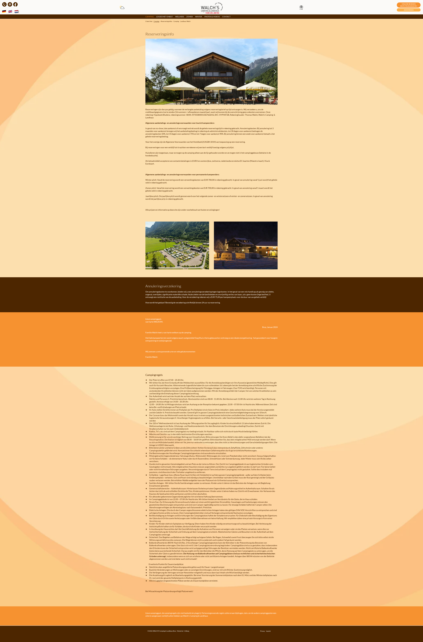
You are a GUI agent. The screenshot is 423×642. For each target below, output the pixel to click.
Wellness (179, 17)
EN (10, 12)
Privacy (262, 631)
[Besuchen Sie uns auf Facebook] (15, 6)
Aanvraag (409, 10)
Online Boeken (408, 5)
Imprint (268, 631)
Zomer (189, 17)
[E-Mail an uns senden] (10, 6)
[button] (206, 103)
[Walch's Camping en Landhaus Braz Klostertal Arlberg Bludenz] (212, 13)
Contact (226, 17)
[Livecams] (301, 9)
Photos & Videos (212, 17)
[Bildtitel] (177, 269)
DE (4, 12)
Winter (198, 17)
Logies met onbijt (164, 17)
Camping (149, 17)
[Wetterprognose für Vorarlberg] (121, 8)
